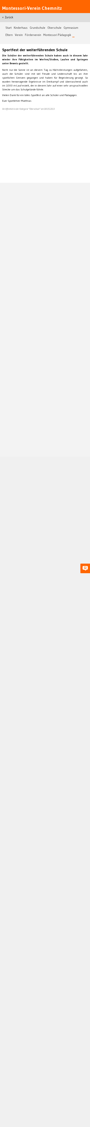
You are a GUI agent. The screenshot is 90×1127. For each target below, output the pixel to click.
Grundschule (37, 28)
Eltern (9, 35)
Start (8, 28)
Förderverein (33, 35)
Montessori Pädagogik (57, 35)
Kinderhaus (21, 28)
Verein (19, 35)
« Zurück (7, 17)
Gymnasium (71, 28)
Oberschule (54, 28)
